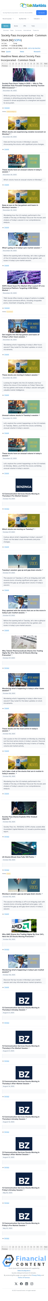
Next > (45, 65)
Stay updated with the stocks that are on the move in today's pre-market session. (24, 611)
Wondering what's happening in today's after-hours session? (23, 689)
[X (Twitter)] (16, 1284)
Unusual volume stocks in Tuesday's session (21, 415)
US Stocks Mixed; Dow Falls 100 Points (19, 857)
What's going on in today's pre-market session (22, 248)
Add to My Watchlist (34, 48)
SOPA (17, 40)
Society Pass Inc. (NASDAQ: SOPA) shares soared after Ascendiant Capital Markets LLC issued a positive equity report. (24, 829)
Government (10, 311)
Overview (6, 30)
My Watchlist (22, 18)
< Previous (4, 65)
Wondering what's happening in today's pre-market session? (23, 971)
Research (37, 51)
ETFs (24, 26)
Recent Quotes (7, 18)
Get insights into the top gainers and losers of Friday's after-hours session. (20, 336)
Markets (6, 26)
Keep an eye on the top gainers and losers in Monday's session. (20, 206)
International (27, 30)
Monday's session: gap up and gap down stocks (22, 894)
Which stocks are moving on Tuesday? (18, 529)
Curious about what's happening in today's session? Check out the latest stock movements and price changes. (23, 539)
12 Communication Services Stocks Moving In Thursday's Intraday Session (20, 1009)
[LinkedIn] (26, 1284)
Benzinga (7, 509)
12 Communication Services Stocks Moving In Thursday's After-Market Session (20, 1082)
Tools (33, 26)
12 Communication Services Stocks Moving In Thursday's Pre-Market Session (20, 495)
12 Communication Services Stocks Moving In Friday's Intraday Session (20, 1189)
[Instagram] (32, 1284)
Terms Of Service (24, 1278)
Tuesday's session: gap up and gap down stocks (22, 570)
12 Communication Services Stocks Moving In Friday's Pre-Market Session (20, 1224)
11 (41, 64)
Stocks (16, 26)
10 (37, 64)
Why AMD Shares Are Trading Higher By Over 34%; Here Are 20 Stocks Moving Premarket (23, 935)
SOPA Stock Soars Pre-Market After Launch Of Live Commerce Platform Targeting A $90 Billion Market (23, 288)
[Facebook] (21, 1284)
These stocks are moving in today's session (20, 375)
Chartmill (7, 149)
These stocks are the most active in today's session (20, 730)
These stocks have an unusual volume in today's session (22, 171)
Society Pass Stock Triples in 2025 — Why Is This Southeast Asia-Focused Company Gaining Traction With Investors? (23, 85)
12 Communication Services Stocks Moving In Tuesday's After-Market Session (20, 1153)
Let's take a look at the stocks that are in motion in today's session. (22, 772)
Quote (8, 51)
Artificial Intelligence (11, 111)
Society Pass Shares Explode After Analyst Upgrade (19, 818)
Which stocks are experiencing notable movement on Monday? (24, 133)
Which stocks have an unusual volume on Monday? (23, 180)
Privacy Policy (36, 1275)
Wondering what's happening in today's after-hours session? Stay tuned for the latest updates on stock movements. (23, 347)
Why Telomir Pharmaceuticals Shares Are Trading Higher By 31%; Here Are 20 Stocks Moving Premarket (22, 653)
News (11, 30)
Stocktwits (7, 108)
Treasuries (36, 30)
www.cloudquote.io (23, 1271)
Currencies (18, 30)
